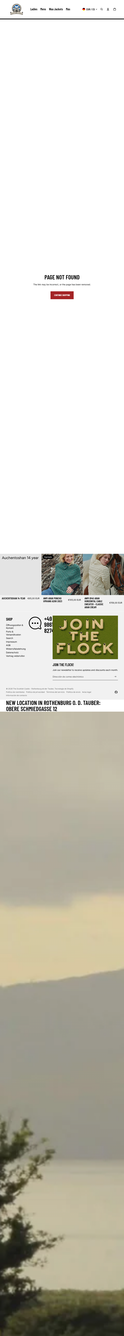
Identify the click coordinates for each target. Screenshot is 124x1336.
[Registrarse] (115, 676)
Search (9, 638)
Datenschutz (12, 652)
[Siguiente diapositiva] (78, 574)
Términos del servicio (55, 692)
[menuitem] (68, 9)
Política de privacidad (35, 692)
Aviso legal (86, 692)
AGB (8, 645)
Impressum (11, 641)
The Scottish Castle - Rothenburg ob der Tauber (33, 689)
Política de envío (73, 692)
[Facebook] (116, 692)
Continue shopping (62, 295)
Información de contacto (16, 695)
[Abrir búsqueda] (101, 9)
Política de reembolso (15, 692)
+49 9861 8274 (49, 624)
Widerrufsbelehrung (16, 649)
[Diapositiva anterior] (46, 574)
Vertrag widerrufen (15, 656)
